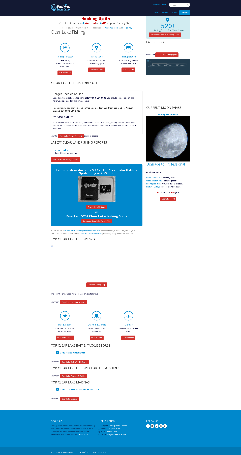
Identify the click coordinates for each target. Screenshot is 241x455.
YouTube (161, 426)
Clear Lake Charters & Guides (73, 376)
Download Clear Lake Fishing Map (97, 221)
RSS (165, 426)
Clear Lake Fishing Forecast (71, 136)
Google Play (127, 28)
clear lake (61, 150)
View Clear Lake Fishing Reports (65, 159)
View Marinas (128, 338)
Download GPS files (154, 178)
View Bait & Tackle (64, 338)
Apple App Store (111, 28)
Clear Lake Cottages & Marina (79, 389)
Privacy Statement (99, 452)
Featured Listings (153, 187)
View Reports (128, 70)
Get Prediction (65, 73)
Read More (83, 435)
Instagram (152, 426)
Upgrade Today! (168, 199)
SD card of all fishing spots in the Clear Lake (82, 231)
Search (188, 5)
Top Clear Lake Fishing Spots (73, 302)
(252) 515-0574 (113, 429)
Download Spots (96, 70)
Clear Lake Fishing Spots (167, 54)
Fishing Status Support (118, 426)
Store (164, 13)
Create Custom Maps (155, 181)
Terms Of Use (83, 452)
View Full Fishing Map (96, 284)
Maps (174, 13)
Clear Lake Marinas (69, 399)
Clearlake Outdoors (72, 352)
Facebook (148, 426)
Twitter (157, 426)
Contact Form (111, 432)
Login (164, 5)
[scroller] (237, 452)
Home (156, 13)
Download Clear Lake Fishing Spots (164, 35)
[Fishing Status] (60, 8)
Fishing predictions (153, 184)
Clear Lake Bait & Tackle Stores (74, 362)
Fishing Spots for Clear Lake (168, 30)
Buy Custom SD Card (96, 207)
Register (156, 5)
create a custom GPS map (91, 233)
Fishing (184, 13)
